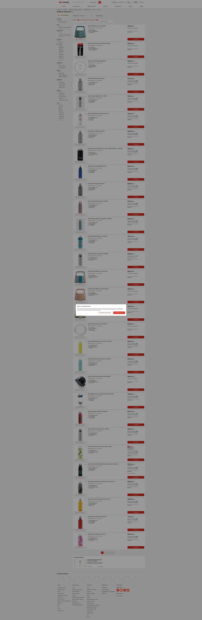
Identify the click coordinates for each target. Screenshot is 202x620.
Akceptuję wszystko (119, 312)
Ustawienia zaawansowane (105, 312)
